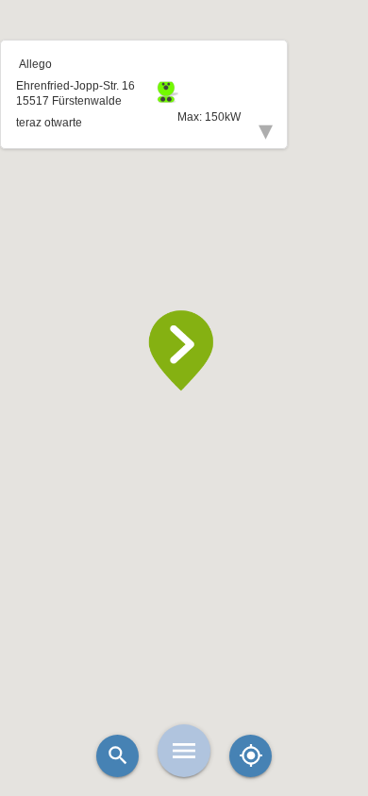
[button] (184, 351)
